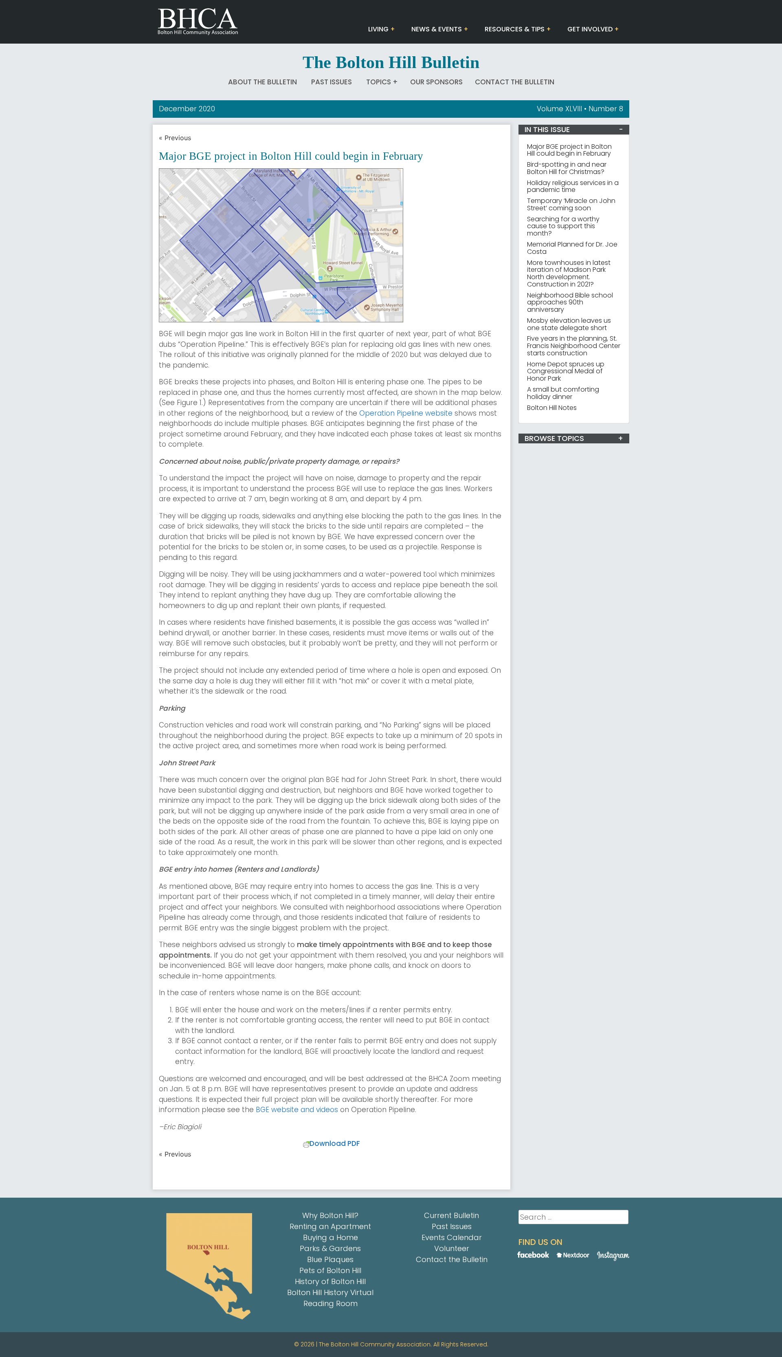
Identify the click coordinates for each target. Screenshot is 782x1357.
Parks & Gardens (330, 1248)
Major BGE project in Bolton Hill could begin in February (569, 150)
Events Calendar (452, 1237)
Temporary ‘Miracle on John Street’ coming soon (571, 204)
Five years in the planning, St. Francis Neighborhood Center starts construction (573, 346)
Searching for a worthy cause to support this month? (563, 226)
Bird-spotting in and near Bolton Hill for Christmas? (566, 168)
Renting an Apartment (330, 1226)
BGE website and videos (297, 1110)
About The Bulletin (262, 82)
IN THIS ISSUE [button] (547, 129)
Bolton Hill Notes (552, 407)
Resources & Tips (515, 29)
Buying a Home (330, 1237)
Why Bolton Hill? (330, 1215)
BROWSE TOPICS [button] (554, 438)
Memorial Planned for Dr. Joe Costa (572, 248)
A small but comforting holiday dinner (563, 393)
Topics (378, 82)
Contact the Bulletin (514, 82)
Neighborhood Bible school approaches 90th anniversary (570, 303)
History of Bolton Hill (330, 1281)
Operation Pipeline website (406, 413)
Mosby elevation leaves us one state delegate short (569, 324)
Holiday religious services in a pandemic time (573, 186)
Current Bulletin (451, 1215)
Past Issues (331, 82)
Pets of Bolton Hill (330, 1270)
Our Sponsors (436, 82)
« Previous (175, 138)
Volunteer (451, 1248)
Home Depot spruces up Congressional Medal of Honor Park (565, 371)
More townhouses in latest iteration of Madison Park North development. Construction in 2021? (569, 273)
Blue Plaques (330, 1259)
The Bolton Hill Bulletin (391, 62)
